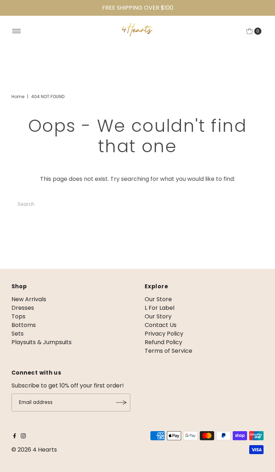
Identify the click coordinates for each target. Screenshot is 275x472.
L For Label (159, 308)
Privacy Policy (164, 333)
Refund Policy (163, 342)
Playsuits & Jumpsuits (41, 342)
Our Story (158, 316)
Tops (18, 316)
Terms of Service (168, 351)
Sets (17, 333)
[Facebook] (14, 436)
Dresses (22, 308)
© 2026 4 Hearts (34, 449)
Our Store (158, 299)
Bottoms (23, 325)
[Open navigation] (16, 31)
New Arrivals (28, 299)
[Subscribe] (121, 402)
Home (17, 96)
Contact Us (161, 325)
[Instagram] (23, 436)
